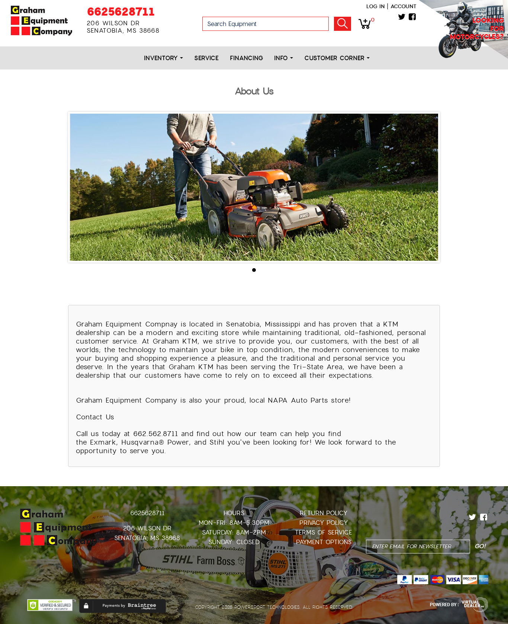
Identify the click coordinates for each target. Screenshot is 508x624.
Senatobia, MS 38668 (147, 538)
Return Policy (324, 513)
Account (403, 6)
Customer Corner (335, 58)
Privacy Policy (323, 523)
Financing (246, 58)
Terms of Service (323, 532)
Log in (375, 6)
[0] (365, 23)
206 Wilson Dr (147, 528)
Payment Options (323, 542)
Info (282, 58)
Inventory (162, 58)
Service (206, 58)
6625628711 (121, 12)
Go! (342, 24)
